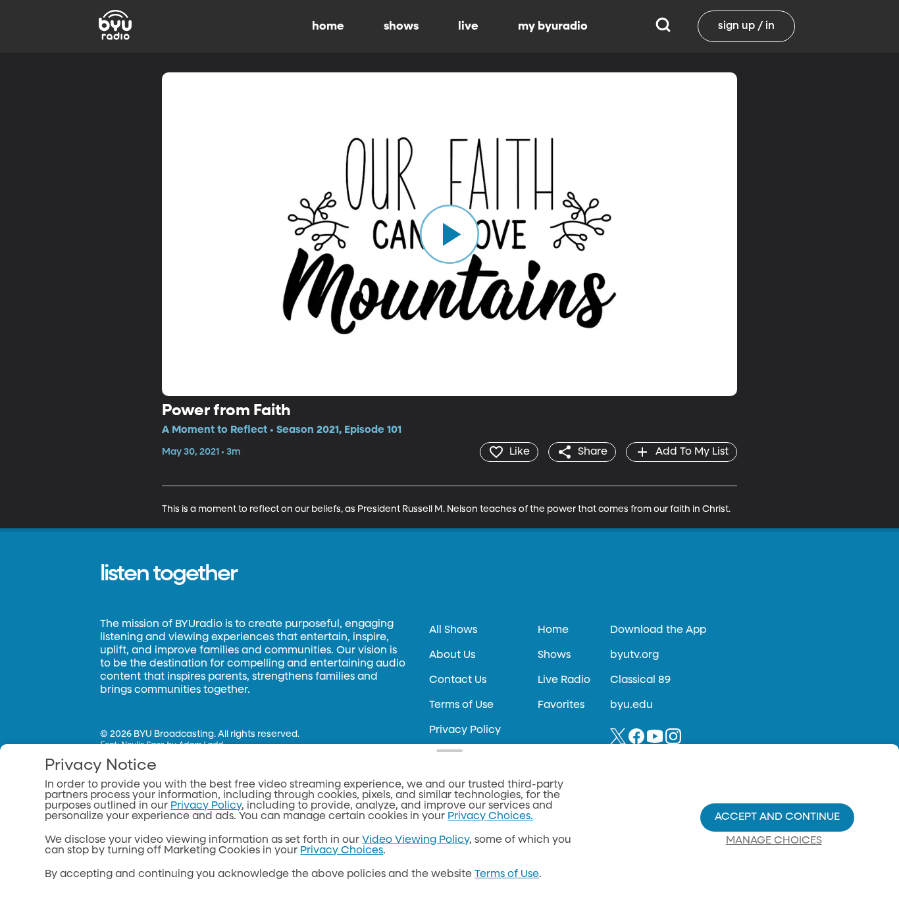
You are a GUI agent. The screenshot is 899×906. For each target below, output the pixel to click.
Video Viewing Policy (415, 840)
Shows (554, 655)
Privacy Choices (341, 850)
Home (553, 630)
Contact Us (457, 680)
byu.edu (631, 705)
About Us (452, 655)
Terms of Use (461, 705)
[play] (449, 234)
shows (401, 26)
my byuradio (553, 26)
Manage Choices (774, 841)
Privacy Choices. (490, 816)
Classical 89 (640, 680)
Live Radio (564, 680)
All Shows (453, 630)
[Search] (663, 26)
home (328, 26)
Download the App (658, 630)
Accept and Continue (777, 817)
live (468, 26)
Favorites (561, 705)
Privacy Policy (465, 730)
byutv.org (634, 655)
